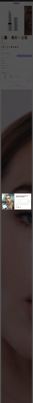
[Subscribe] (28, 201)
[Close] (30, 195)
